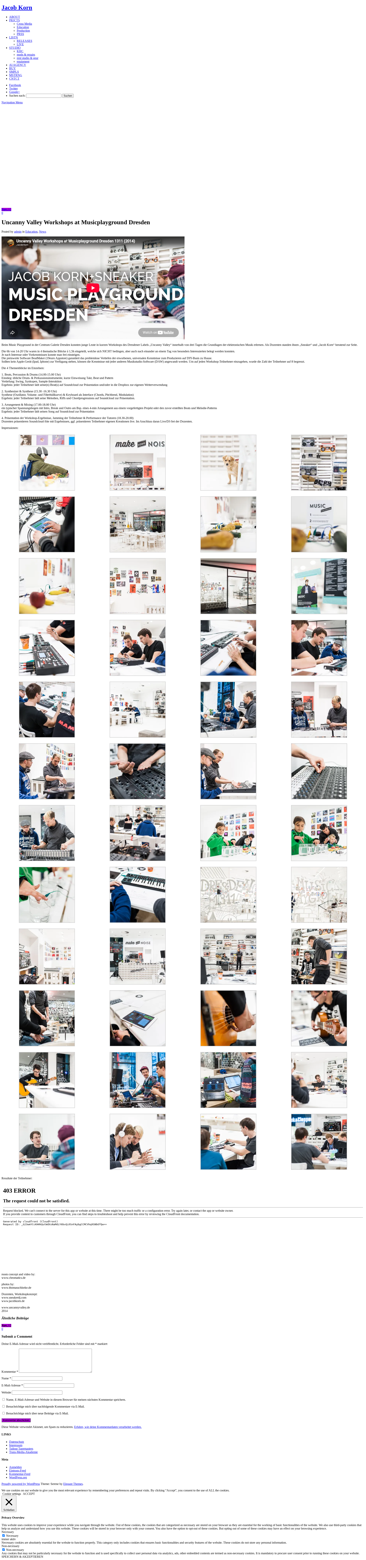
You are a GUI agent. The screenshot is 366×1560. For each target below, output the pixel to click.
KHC (20, 51)
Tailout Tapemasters (21, 1448)
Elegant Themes (73, 1483)
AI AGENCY (17, 65)
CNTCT (14, 78)
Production (23, 30)
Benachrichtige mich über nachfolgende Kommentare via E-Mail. (45, 1406)
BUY (12, 68)
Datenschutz (16, 1441)
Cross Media (24, 23)
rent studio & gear (27, 58)
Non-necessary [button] (10, 1546)
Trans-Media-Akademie (23, 1452)
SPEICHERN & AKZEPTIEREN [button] (22, 1556)
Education (23, 27)
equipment (23, 61)
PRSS (20, 34)
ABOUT (14, 16)
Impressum (15, 1445)
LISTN (13, 37)
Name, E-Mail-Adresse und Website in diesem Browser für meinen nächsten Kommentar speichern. (66, 1399)
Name (6, 1378)
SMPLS (14, 71)
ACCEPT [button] (29, 1493)
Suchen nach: (17, 95)
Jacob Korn (17, 7)
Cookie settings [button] (11, 1493)
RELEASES (24, 40)
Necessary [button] (8, 1532)
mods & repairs (26, 54)
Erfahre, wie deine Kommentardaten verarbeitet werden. (108, 1427)
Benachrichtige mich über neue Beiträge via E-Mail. (37, 1413)
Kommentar (10, 1371)
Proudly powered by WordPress (21, 1483)
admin (18, 231)
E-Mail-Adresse (12, 1385)
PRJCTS (14, 20)
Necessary (12, 1535)
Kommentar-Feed (19, 1474)
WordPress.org (18, 1477)
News (42, 231)
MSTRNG (15, 75)
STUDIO (15, 47)
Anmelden (15, 1467)
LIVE (20, 44)
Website (6, 1392)
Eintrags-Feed (17, 1470)
